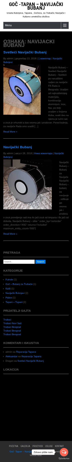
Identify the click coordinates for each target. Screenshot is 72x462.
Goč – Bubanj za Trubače (19, 284)
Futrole (9, 279)
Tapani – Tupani (14, 302)
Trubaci (7, 319)
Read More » (10, 131)
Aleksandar (11, 356)
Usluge (49, 446)
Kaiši (8, 288)
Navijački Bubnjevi (15, 293)
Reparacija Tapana (26, 351)
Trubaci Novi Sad (12, 323)
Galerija (25, 446)
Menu (8, 25)
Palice (9, 297)
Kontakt (59, 446)
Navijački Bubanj (17, 147)
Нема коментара (43, 153)
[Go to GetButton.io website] (64, 458)
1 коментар (44, 58)
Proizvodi (37, 446)
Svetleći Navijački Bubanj (25, 52)
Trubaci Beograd (12, 327)
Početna (13, 446)
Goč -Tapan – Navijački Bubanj (36, 6)
